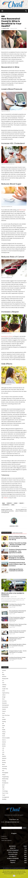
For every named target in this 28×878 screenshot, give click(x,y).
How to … (4, 740)
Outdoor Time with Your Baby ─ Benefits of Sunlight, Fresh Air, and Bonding (17, 544)
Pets (3, 770)
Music (3, 764)
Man (3, 754)
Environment (5, 707)
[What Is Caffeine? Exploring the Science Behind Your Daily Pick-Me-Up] (4, 538)
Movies (4, 760)
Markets (4, 756)
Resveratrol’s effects (6, 336)
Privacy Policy (4, 838)
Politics (4, 774)
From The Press (6, 715)
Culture (3, 695)
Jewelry (3, 744)
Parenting (4, 768)
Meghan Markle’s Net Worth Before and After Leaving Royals (7, 511)
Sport (3, 785)
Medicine (4, 758)
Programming (5, 776)
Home (2, 14)
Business (4, 676)
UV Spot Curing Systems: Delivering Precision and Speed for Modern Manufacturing (17, 619)
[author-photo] (14, 524)
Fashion (4, 709)
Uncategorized (5, 797)
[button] (2, 11)
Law (3, 748)
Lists (3, 752)
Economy (4, 701)
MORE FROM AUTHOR (17, 533)
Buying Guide (5, 678)
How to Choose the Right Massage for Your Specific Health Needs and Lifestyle (17, 557)
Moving (4, 762)
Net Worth (4, 766)
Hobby (3, 733)
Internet (4, 742)
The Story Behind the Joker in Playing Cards (21, 510)
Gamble (4, 719)
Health (6, 14)
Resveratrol (6, 504)
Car (3, 590)
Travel (3, 795)
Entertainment (5, 705)
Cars (3, 682)
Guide (3, 725)
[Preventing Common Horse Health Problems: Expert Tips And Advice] (4, 564)
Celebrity (4, 684)
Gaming (4, 721)
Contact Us (3, 836)
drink (15, 503)
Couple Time (5, 688)
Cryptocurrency (5, 692)
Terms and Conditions (6, 840)
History (3, 731)
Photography (5, 772)
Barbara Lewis (6, 28)
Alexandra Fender (5, 596)
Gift (3, 723)
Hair (3, 727)
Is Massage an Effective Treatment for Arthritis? (16, 570)
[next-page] (4, 576)
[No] (26, 873)
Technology (5, 791)
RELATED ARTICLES (6, 533)
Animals (4, 670)
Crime (3, 690)
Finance (4, 711)
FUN (3, 717)
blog (3, 674)
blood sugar (22, 210)
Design (3, 697)
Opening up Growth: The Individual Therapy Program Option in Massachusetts (17, 639)
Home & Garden (6, 737)
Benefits (9, 503)
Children (4, 686)
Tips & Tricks (5, 793)
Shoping (4, 780)
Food (3, 713)
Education (4, 703)
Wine (13, 504)
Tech (3, 789)
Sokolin (5, 497)
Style (3, 787)
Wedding (4, 799)
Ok (14, 875)
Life (3, 750)
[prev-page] (2, 576)
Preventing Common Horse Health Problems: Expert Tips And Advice (17, 564)
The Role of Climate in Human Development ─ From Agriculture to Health (18, 551)
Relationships (5, 778)
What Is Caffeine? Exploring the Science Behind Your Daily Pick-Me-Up (18, 538)
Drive (3, 699)
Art (3, 672)
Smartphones (5, 782)
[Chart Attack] (14, 4)
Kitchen (4, 746)
